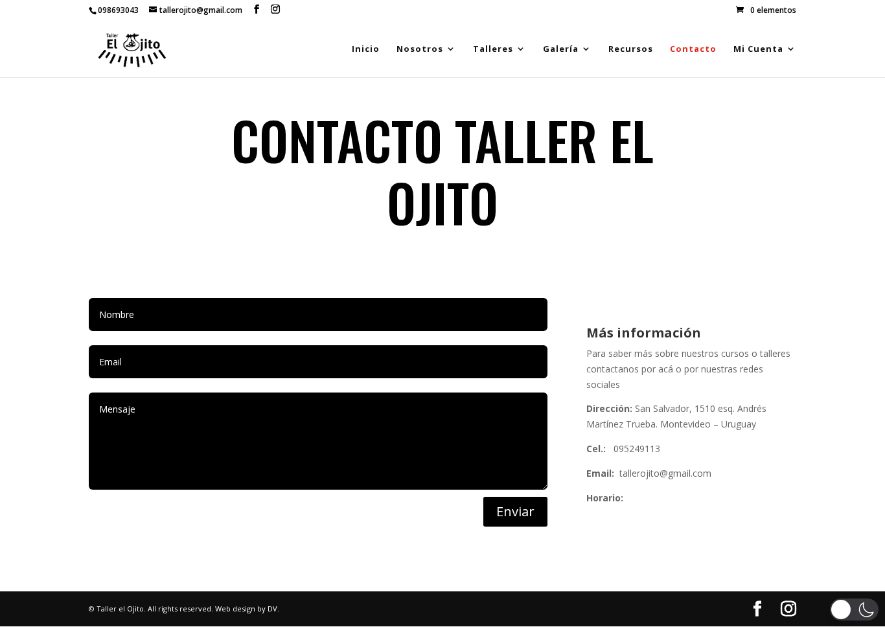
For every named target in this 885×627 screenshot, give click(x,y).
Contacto (693, 49)
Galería (561, 49)
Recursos (630, 49)
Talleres (493, 49)
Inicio (366, 49)
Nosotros (420, 49)
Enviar (515, 511)
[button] (854, 609)
